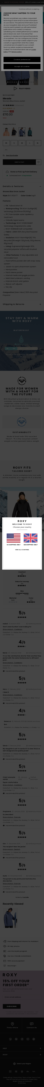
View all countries (22, 550)
